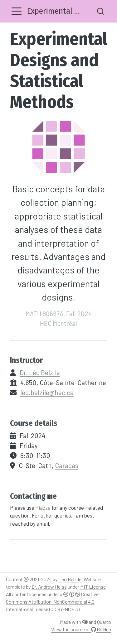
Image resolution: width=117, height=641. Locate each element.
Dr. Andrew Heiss (49, 587)
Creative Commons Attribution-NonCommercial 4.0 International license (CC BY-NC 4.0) (52, 601)
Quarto (104, 622)
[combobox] (101, 11)
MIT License (93, 587)
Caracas (66, 465)
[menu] (16, 11)
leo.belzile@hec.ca (47, 392)
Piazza (43, 507)
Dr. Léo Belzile (40, 372)
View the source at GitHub (81, 629)
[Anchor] (48, 359)
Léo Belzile (69, 579)
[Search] (100, 11)
